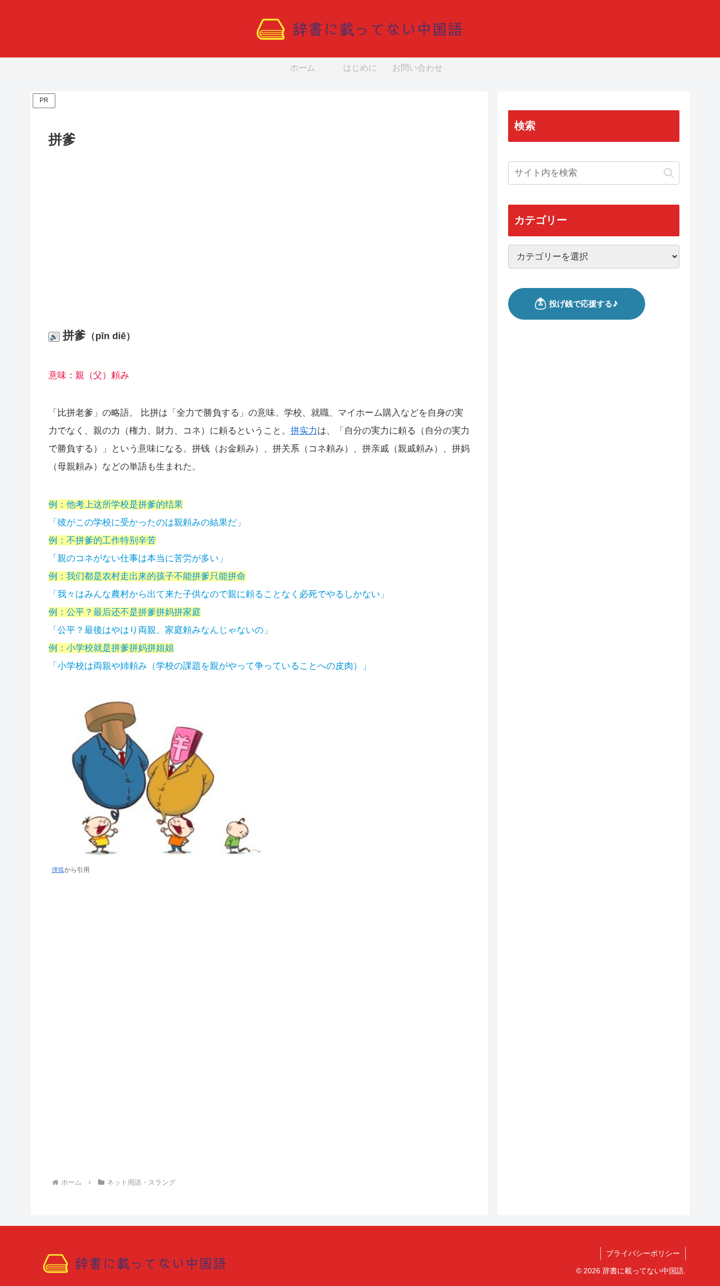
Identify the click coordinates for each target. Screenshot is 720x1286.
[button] (668, 173)
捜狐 (58, 870)
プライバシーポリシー (643, 1253)
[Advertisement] (259, 230)
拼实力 (303, 431)
